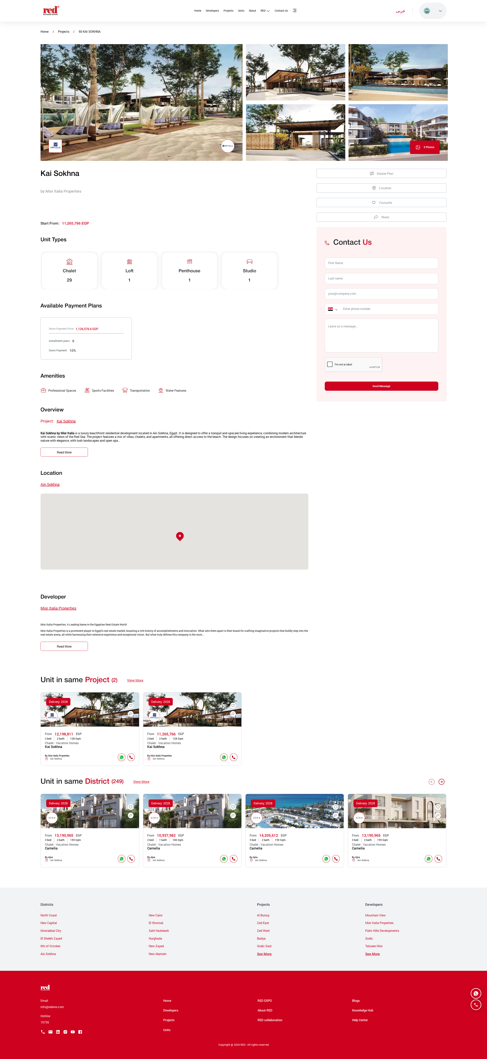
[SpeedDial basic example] (476, 993)
